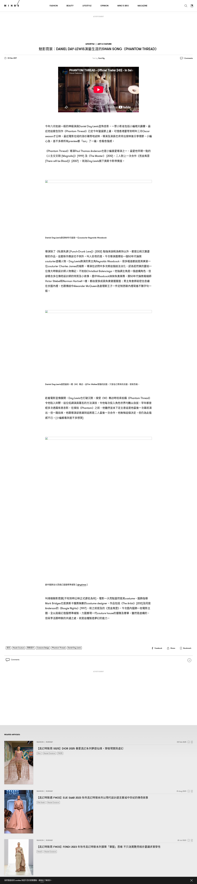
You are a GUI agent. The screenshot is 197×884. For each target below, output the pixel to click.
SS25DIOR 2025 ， (80, 748)
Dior (39, 753)
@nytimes (81, 584)
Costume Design (43, 647)
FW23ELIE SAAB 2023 (92, 798)
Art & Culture (104, 44)
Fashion (40, 742)
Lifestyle (90, 44)
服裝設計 (30, 647)
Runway (49, 742)
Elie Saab (41, 802)
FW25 (60, 753)
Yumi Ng (101, 58)
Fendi (39, 851)
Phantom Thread (58, 647)
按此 (42, 880)
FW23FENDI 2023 (99, 847)
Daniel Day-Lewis (74, 647)
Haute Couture (18, 647)
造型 (8, 647)
